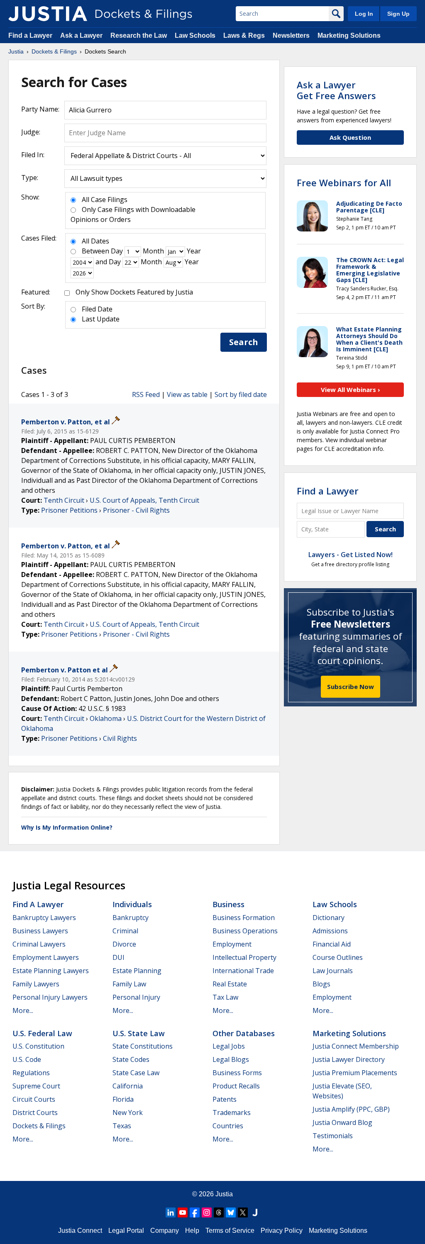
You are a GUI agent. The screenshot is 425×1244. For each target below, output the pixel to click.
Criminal (125, 930)
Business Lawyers (40, 930)
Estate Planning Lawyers (50, 970)
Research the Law (138, 35)
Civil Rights (120, 738)
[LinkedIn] (171, 1212)
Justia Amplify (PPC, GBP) (351, 1109)
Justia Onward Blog (342, 1122)
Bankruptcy (130, 917)
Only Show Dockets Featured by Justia (134, 292)
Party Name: (40, 109)
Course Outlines (338, 957)
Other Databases (243, 1033)
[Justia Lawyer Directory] (255, 1212)
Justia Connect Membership (356, 1046)
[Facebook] (195, 1212)
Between (95, 251)
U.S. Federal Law (42, 1033)
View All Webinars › (350, 389)
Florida (123, 1099)
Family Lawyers (35, 983)
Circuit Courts (33, 1099)
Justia (224, 1194)
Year (194, 251)
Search (243, 342)
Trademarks (231, 1112)
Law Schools (195, 35)
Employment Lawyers (45, 957)
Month (153, 251)
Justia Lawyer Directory (349, 1059)
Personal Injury (136, 997)
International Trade (243, 970)
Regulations (31, 1072)
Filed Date (97, 309)
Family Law (129, 983)
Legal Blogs (230, 1059)
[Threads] (219, 1212)
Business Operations (245, 930)
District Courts (35, 1112)
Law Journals (333, 970)
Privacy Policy (282, 1230)
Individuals (132, 904)
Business (228, 904)
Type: (29, 177)
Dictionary (328, 917)
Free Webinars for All (344, 182)
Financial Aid (332, 944)
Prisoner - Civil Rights (136, 510)
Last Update (101, 319)
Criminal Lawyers (39, 944)
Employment (232, 944)
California (127, 1086)
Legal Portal (126, 1230)
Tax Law (225, 997)
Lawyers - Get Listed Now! (350, 554)
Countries (227, 1125)
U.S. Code (26, 1059)
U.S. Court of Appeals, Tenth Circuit (144, 500)
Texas (121, 1125)
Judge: (30, 131)
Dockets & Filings (39, 1125)
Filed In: (32, 154)
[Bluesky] (231, 1212)
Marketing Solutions (349, 35)
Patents (224, 1099)
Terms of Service (229, 1230)
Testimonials (333, 1135)
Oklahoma (106, 718)
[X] (243, 1212)
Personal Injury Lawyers (50, 997)
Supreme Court (36, 1086)
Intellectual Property (244, 957)
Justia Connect (80, 1230)
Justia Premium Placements (355, 1072)
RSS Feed (146, 394)
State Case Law (135, 1072)
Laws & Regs (244, 35)
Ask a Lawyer (82, 35)
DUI (118, 957)
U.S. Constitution (38, 1046)
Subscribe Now (350, 686)
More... (22, 1010)
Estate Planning (136, 970)
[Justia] (47, 13)
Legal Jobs (228, 1046)
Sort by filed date (241, 394)
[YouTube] (183, 1212)
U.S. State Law (138, 1033)
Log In (364, 13)
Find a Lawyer (30, 35)
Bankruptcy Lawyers (44, 917)
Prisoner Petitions (69, 510)
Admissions (330, 930)
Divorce (124, 944)
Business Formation (243, 917)
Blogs (321, 983)
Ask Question (350, 137)
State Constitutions (142, 1046)
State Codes (130, 1059)
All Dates (95, 241)
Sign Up (398, 13)
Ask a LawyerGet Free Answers (336, 90)
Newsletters (291, 35)
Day (117, 251)
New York (127, 1112)
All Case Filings (104, 199)
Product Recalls (236, 1086)
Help (192, 1230)
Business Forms (237, 1072)
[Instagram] (207, 1212)
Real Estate (229, 983)
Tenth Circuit (64, 500)
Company (164, 1230)
